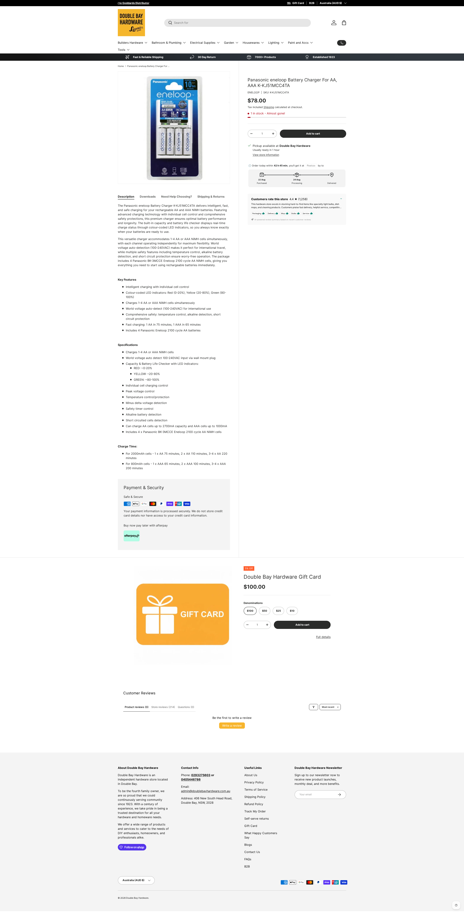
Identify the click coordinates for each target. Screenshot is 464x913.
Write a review (232, 725)
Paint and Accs (298, 42)
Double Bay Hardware (137, 898)
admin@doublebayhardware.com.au (205, 791)
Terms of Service (256, 789)
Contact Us (252, 852)
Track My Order (255, 811)
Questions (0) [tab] (186, 706)
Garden (229, 42)
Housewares (251, 42)
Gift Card (298, 3)
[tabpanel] (174, 336)
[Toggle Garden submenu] (237, 42)
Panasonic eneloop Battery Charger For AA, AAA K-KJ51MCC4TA (149, 66)
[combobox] (237, 23)
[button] (344, 23)
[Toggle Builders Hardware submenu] (146, 42)
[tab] (126, 197)
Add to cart (313, 133)
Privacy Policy (254, 782)
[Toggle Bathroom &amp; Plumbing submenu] (184, 42)
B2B (311, 3)
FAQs (247, 859)
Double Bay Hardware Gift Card (282, 577)
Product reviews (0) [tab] (136, 706)
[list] (183, 615)
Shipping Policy (255, 797)
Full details (323, 637)
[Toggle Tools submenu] (128, 49)
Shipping (269, 107)
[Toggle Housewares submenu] (262, 42)
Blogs (248, 844)
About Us (250, 775)
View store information (266, 154)
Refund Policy (253, 804)
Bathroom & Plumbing (166, 42)
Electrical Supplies (202, 42)
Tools (121, 49)
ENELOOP (254, 92)
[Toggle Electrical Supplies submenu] (218, 42)
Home (121, 66)
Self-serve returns (256, 818)
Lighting (273, 42)
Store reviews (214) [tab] (163, 706)
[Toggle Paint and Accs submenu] (311, 42)
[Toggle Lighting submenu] (282, 42)
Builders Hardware (130, 42)
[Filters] (313, 707)
